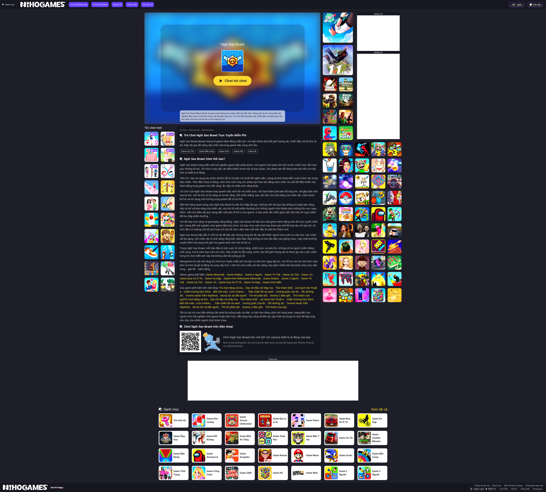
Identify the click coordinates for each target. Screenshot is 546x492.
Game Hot (238, 151)
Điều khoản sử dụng (513, 485)
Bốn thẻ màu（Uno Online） (229, 291)
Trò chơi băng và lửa (231, 287)
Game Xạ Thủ (194, 130)
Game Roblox (234, 274)
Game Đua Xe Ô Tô (191, 278)
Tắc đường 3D (275, 303)
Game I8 (252, 151)
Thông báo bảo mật (534, 485)
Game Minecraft (215, 274)
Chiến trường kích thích (197, 291)
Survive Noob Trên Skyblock (202, 295)
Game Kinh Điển (233, 278)
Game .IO (306, 274)
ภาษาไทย (504, 489)
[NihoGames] (42, 4)
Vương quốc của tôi (287, 291)
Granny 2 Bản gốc (280, 295)
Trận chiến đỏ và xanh (260, 291)
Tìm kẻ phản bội (258, 295)
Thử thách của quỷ (276, 307)
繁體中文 (492, 489)
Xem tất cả (379, 409)
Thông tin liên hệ (481, 485)
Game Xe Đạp (213, 278)
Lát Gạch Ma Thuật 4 (272, 299)
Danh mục (496, 485)
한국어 (514, 489)
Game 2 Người (253, 274)
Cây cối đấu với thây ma (259, 287)
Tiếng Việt (525, 489)
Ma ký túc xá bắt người (233, 295)
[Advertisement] (378, 33)
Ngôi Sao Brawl (208, 130)
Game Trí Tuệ (272, 274)
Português (537, 489)
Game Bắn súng (206, 151)
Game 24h (224, 151)
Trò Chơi (183, 130)
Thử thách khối (283, 287)
